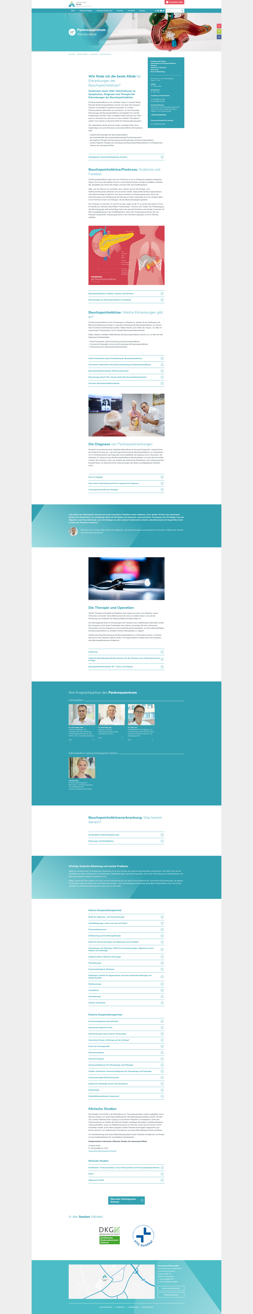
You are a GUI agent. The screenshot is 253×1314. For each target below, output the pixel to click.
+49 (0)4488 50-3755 (77, 787)
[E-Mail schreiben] (80, 789)
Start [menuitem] (73, 11)
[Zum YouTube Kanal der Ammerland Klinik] (161, 10)
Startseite (72, 54)
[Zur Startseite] (80, 4)
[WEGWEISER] (219, 31)
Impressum (134, 1307)
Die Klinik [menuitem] (131, 11)
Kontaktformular (171, 1288)
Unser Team (154, 70)
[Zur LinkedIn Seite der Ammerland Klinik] (164, 10)
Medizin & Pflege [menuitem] (86, 11)
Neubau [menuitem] (142, 11)
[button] (174, 2)
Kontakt (120, 1307)
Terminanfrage (171, 1295)
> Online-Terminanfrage (158, 115)
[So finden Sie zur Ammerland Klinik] (112, 1281)
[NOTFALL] (219, 26)
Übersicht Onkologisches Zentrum (123, 1200)
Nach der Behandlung (158, 72)
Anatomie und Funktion (158, 61)
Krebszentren (94, 54)
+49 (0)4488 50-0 (166, 1279)
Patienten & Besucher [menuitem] (104, 11)
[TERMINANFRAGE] (219, 37)
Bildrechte (148, 1307)
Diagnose (154, 65)
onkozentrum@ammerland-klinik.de (102, 1151)
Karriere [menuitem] (120, 11)
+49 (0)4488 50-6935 (158, 124)
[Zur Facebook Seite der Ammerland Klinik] (158, 10)
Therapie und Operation (158, 67)
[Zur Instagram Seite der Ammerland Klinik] (156, 10)
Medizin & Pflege (82, 54)
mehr (70, 740)
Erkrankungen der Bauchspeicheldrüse (163, 63)
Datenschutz (106, 1307)
